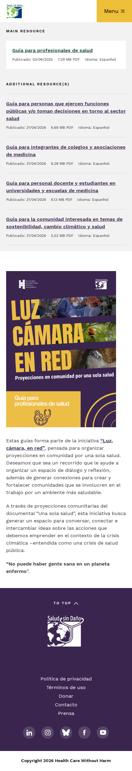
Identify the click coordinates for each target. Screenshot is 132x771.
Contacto (66, 705)
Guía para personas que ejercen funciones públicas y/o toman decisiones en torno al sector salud (66, 111)
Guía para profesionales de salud (52, 50)
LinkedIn (29, 732)
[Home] (14, 11)
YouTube (103, 732)
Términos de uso (66, 687)
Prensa (66, 713)
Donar (66, 696)
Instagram (47, 732)
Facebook (84, 732)
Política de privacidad (66, 679)
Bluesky (66, 732)
